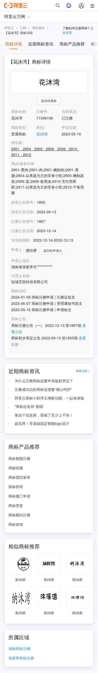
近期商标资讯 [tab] (40, 44)
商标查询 (15, 524)
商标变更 (15, 505)
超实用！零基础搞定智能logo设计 (42, 423)
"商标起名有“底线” (29, 406)
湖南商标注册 (19, 649)
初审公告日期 (22, 211)
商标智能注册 (19, 458)
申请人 (16, 249)
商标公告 (18, 318)
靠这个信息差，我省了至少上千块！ (44, 415)
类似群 (16, 142)
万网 (23, 27)
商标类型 (18, 127)
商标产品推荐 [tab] (72, 44)
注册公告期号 (22, 221)
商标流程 (18, 290)
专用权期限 (20, 240)
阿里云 (9, 27)
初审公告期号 (22, 202)
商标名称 (18, 111)
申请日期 (69, 127)
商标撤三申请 (19, 496)
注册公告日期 (22, 230)
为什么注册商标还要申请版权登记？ (44, 380)
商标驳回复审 (19, 477)
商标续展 (15, 467)
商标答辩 (15, 486)
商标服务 (38, 27)
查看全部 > (83, 371)
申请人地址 (20, 260)
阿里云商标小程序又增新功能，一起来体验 (49, 398)
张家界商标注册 (21, 658)
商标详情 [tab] (13, 44)
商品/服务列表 (22, 163)
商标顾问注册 (19, 514)
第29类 (42, 133)
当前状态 (69, 111)
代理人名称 (20, 275)
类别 (40, 127)
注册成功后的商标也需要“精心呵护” (43, 389)
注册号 (41, 111)
